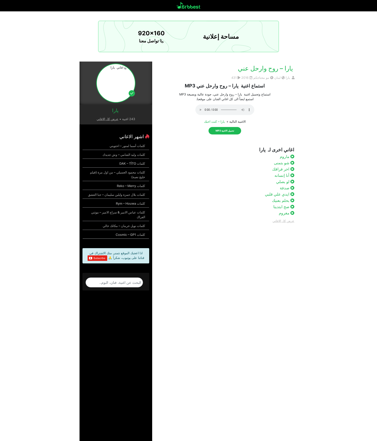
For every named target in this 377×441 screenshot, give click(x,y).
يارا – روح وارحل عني (266, 68)
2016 (245, 78)
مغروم (284, 213)
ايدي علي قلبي (277, 194)
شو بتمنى (282, 163)
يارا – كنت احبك (215, 121)
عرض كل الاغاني (283, 221)
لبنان (277, 78)
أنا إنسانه (282, 175)
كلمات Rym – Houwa (130, 203)
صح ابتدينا (281, 206)
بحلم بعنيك (281, 200)
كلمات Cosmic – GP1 (130, 235)
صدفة (285, 188)
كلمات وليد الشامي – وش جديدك (123, 155)
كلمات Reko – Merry (131, 186)
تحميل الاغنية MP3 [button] (225, 130)
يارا (288, 78)
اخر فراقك (281, 169)
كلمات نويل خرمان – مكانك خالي (124, 226)
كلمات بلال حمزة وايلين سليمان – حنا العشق (116, 195)
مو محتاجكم (261, 78)
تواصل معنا (149, 40)
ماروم (285, 156)
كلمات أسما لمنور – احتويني (127, 146)
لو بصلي (283, 181)
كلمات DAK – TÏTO (132, 163)
